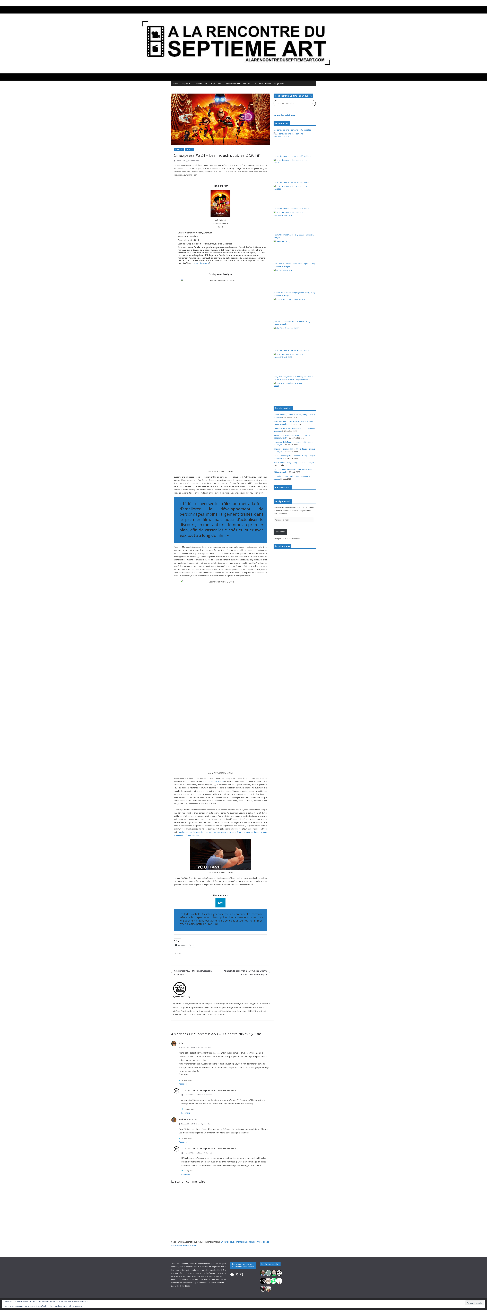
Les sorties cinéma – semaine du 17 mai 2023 (292, 130)
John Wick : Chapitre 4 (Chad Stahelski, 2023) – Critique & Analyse (292, 322)
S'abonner (280, 532)
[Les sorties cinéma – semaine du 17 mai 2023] (290, 141)
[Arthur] (268, 1280)
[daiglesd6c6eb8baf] (268, 1273)
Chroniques (197, 83)
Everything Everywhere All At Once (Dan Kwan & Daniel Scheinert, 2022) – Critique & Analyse (293, 377)
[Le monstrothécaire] (279, 1280)
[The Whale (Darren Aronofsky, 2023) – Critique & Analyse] (290, 249)
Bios (206, 83)
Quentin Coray (193, 161)
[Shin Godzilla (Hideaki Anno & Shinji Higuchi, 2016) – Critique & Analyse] (290, 278)
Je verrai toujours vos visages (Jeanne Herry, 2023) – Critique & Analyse (294, 293)
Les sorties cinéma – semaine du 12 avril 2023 (292, 350)
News (220, 83)
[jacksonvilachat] (263, 1280)
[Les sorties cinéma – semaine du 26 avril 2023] (290, 220)
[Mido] (274, 1273)
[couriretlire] (268, 1288)
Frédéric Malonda (189, 1119)
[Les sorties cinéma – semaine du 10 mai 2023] (290, 194)
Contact (268, 83)
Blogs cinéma (279, 83)
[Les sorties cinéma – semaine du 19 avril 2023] (290, 168)
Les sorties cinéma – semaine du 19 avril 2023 (292, 156)
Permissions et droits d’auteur (210, 1282)
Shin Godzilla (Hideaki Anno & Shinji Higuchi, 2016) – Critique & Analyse (294, 265)
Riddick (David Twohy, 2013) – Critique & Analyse (294, 462)
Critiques (184, 83)
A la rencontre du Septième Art (200, 1090)
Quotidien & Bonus (233, 83)
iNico (182, 1043)
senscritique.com (201, 263)
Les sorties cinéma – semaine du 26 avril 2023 (292, 208)
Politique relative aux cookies (72, 1306)
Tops (213, 83)
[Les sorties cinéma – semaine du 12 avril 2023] (290, 362)
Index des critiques (284, 115)
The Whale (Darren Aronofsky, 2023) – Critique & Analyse (294, 236)
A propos (259, 83)
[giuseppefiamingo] (263, 1273)
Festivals (246, 83)
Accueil (175, 83)
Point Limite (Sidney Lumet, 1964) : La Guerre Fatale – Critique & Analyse (245, 972)
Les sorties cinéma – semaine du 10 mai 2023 (292, 182)
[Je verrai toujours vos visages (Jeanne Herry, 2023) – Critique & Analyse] (290, 307)
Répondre (183, 1084)
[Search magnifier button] (313, 103)
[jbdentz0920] (274, 1280)
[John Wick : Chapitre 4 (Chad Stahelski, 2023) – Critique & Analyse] (290, 336)
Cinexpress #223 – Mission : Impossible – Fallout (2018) (193, 972)
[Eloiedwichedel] (263, 1288)
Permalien (207, 1048)
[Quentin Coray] (279, 1273)
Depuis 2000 (179, 149)
